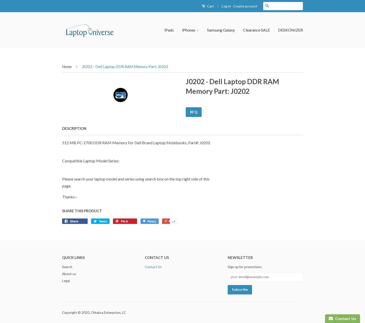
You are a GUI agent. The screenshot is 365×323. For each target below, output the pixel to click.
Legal (66, 281)
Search (67, 267)
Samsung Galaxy (221, 30)
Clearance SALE (256, 30)
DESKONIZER (290, 30)
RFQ (193, 112)
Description (74, 128)
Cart (210, 6)
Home (67, 66)
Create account (245, 6)
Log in (226, 6)
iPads (169, 30)
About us (69, 274)
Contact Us (153, 267)
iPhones (189, 30)
